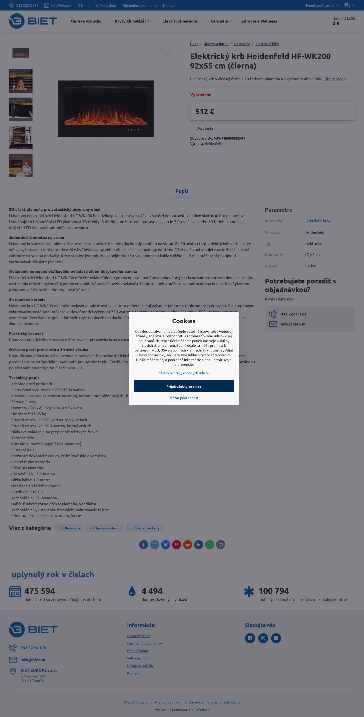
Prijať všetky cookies (183, 386)
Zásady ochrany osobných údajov (183, 373)
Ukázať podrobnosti (183, 397)
